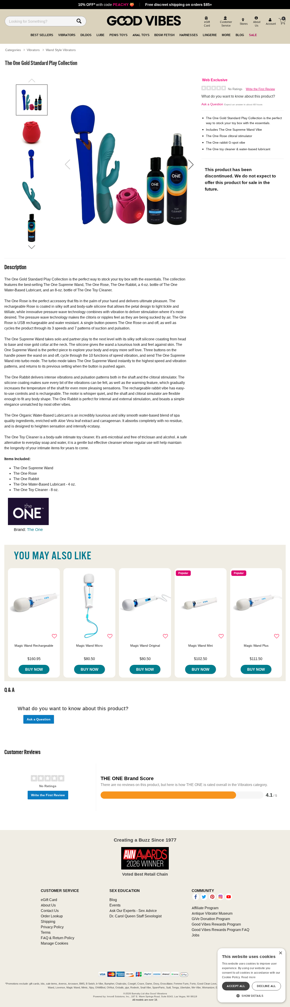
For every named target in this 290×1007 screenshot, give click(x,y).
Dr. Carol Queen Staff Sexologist (135, 916)
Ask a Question (212, 104)
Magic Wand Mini (200, 645)
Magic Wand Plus (256, 645)
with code (106, 4)
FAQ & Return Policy (57, 938)
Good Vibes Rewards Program (216, 924)
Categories (13, 50)
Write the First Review (260, 89)
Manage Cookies (54, 943)
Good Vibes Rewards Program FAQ (220, 929)
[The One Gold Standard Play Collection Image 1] (129, 164)
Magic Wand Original (145, 645)
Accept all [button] (236, 986)
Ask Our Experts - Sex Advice (133, 910)
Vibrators (33, 50)
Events (115, 905)
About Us (48, 905)
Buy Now (34, 669)
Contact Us (50, 910)
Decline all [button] (266, 986)
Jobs (195, 935)
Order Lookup (52, 916)
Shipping (48, 921)
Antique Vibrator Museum (212, 913)
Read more (248, 977)
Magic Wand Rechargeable (33, 645)
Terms (46, 932)
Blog (113, 899)
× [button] (280, 953)
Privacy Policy (52, 927)
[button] (191, 164)
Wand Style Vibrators (61, 50)
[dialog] (251, 975)
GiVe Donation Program (211, 918)
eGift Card (49, 899)
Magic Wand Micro (89, 645)
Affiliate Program (205, 908)
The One (35, 529)
